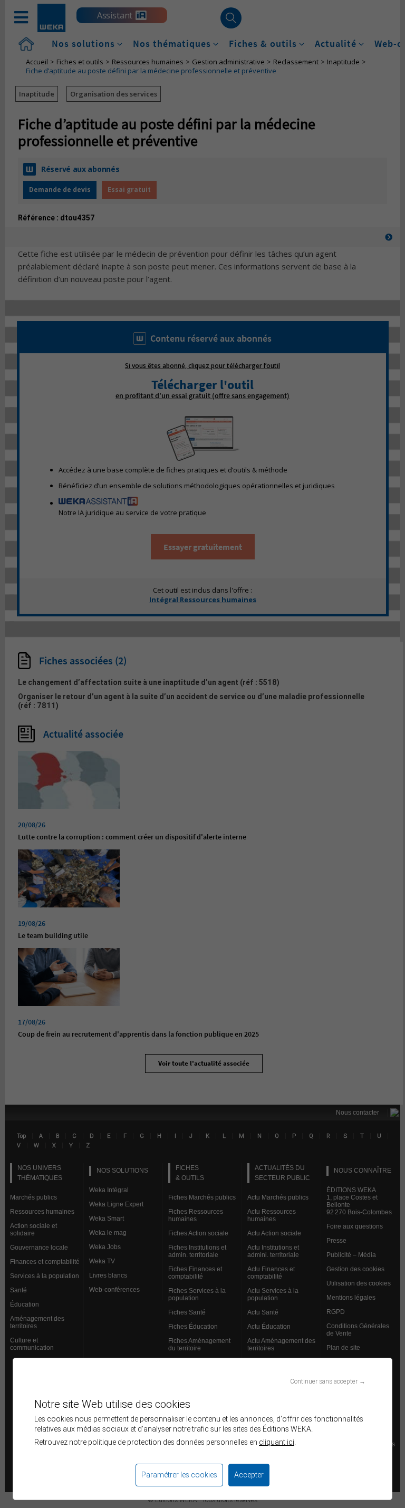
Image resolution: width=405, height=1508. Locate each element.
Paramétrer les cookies (179, 1475)
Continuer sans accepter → (327, 1381)
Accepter (249, 1475)
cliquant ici (276, 1442)
